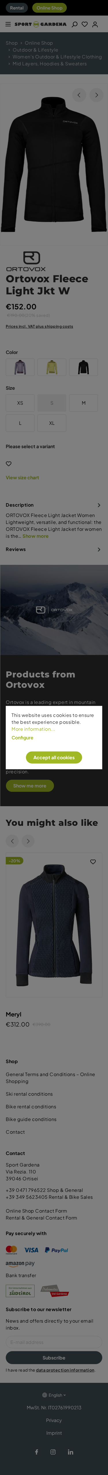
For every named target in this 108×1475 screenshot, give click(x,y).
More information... (34, 729)
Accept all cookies (54, 757)
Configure (22, 737)
